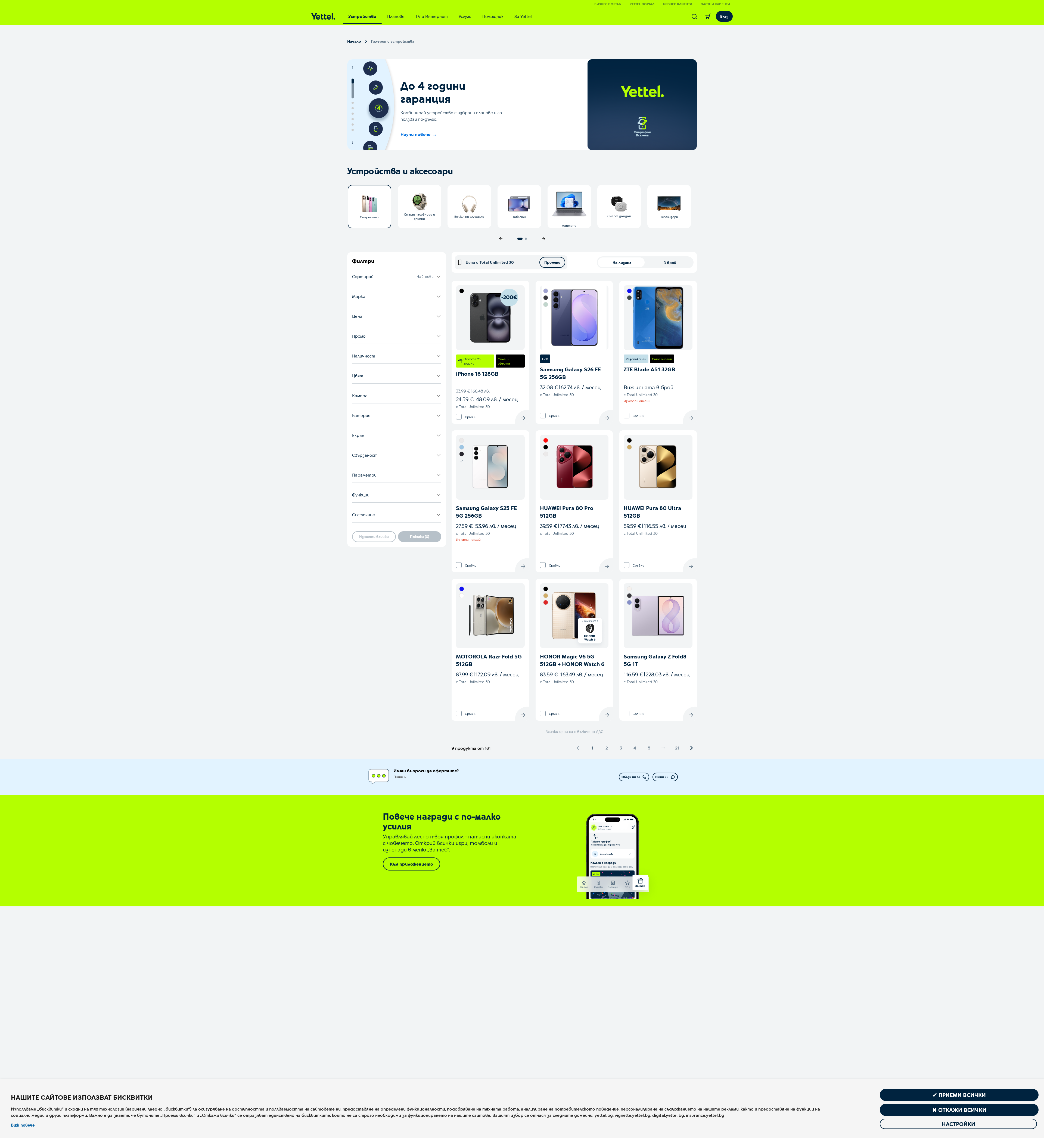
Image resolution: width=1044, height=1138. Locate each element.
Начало (354, 41)
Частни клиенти (715, 4)
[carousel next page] (543, 238)
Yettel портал (642, 4)
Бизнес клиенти (677, 4)
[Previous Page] (578, 747)
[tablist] (440, 16)
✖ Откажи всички (959, 1109)
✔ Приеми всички (959, 1095)
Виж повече (23, 1125)
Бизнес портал (607, 4)
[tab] (362, 16)
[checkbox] (459, 416)
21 (677, 747)
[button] (396, 276)
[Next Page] (691, 747)
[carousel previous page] (500, 238)
